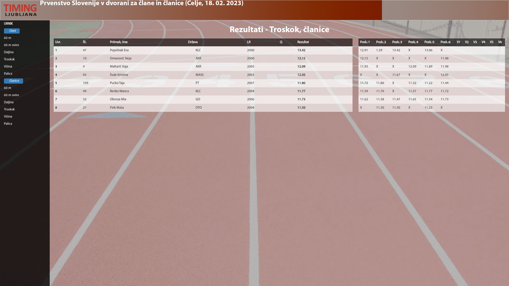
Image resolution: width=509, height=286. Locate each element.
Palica (8, 73)
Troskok (9, 59)
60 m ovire (11, 45)
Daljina (9, 52)
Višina (8, 66)
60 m (7, 38)
